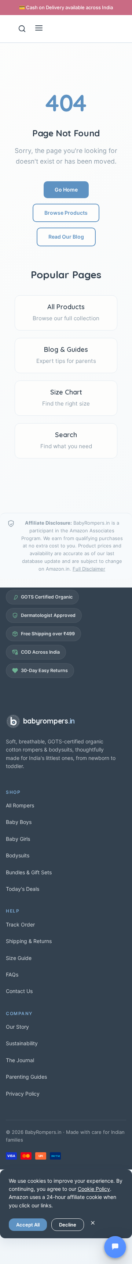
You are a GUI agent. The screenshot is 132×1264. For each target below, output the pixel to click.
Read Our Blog (66, 236)
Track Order (20, 924)
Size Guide (19, 958)
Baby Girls (18, 839)
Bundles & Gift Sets (29, 872)
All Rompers (20, 805)
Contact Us (19, 991)
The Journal (20, 1060)
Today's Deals (22, 889)
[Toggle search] (22, 29)
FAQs (12, 974)
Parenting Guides (26, 1077)
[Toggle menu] (39, 29)
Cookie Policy (94, 1189)
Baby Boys (19, 822)
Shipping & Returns (29, 941)
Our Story (17, 1027)
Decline (67, 1225)
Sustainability (22, 1043)
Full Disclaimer (89, 569)
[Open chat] (115, 1247)
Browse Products (66, 213)
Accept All (28, 1225)
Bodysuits (17, 855)
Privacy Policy (23, 1093)
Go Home (66, 189)
